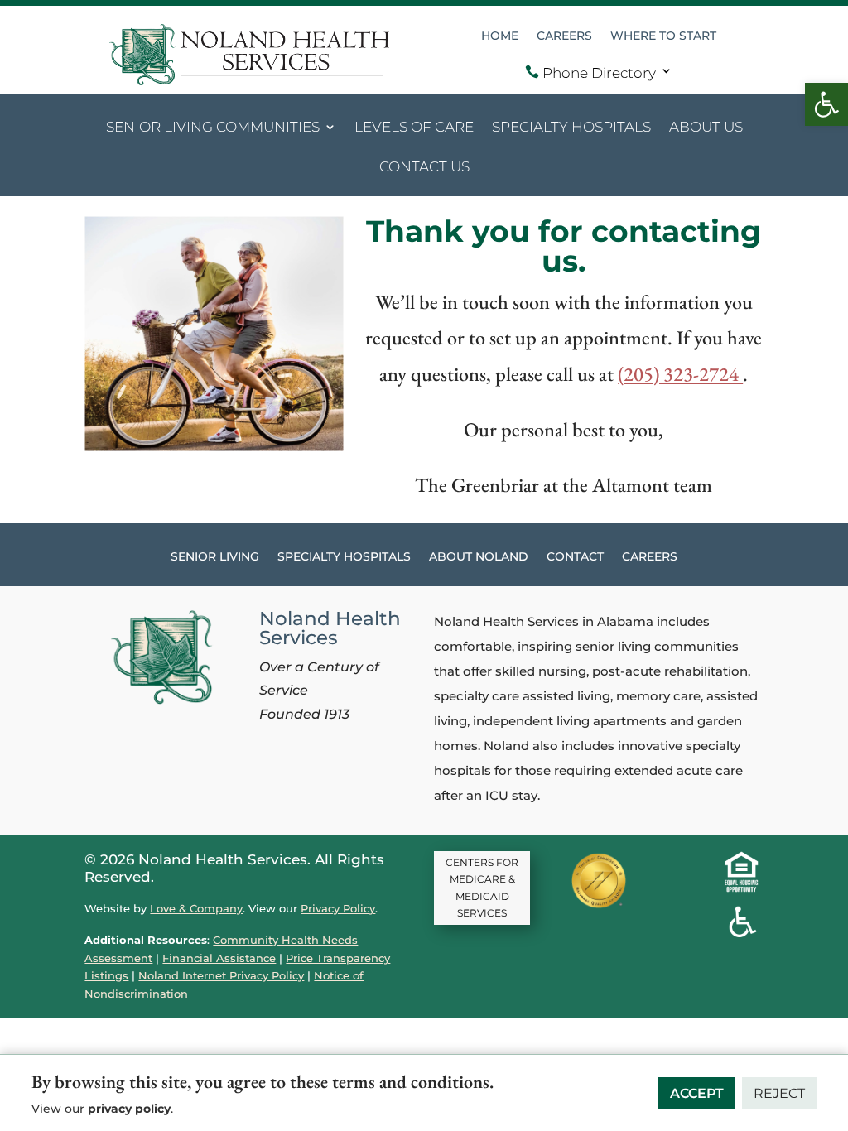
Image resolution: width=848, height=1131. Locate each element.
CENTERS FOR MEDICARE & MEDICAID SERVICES (482, 887)
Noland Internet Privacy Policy (221, 975)
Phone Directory (590, 73)
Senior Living (215, 557)
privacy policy (129, 1108)
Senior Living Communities (213, 128)
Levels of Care (414, 128)
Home (499, 36)
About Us (706, 128)
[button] (826, 104)
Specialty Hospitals (571, 128)
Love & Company (196, 908)
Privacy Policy (338, 908)
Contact (575, 557)
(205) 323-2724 (680, 374)
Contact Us (424, 168)
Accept (697, 1093)
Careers (564, 36)
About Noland (478, 557)
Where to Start (663, 36)
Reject (779, 1093)
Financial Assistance (219, 958)
